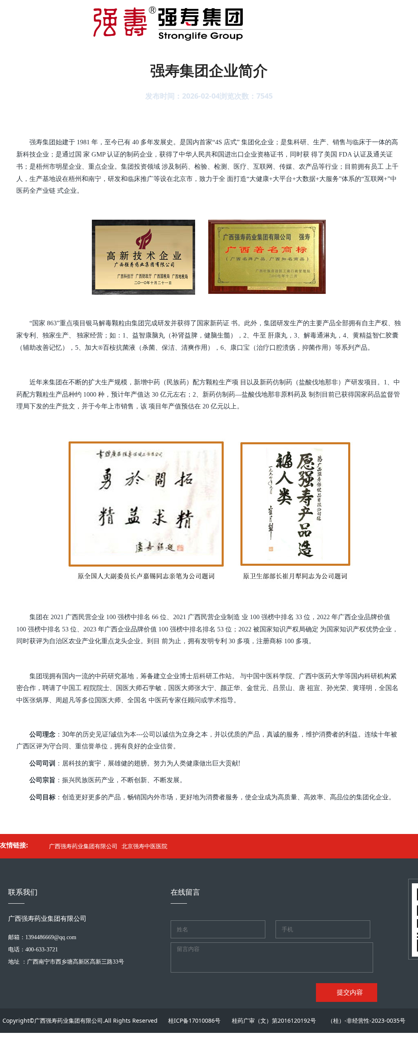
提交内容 (349, 992)
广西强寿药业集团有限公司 (83, 846)
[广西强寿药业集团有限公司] (159, 20)
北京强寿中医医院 (144, 846)
